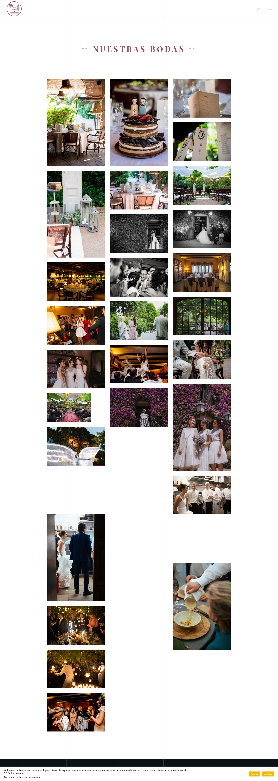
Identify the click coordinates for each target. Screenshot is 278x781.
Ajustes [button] (254, 774)
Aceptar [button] (268, 774)
